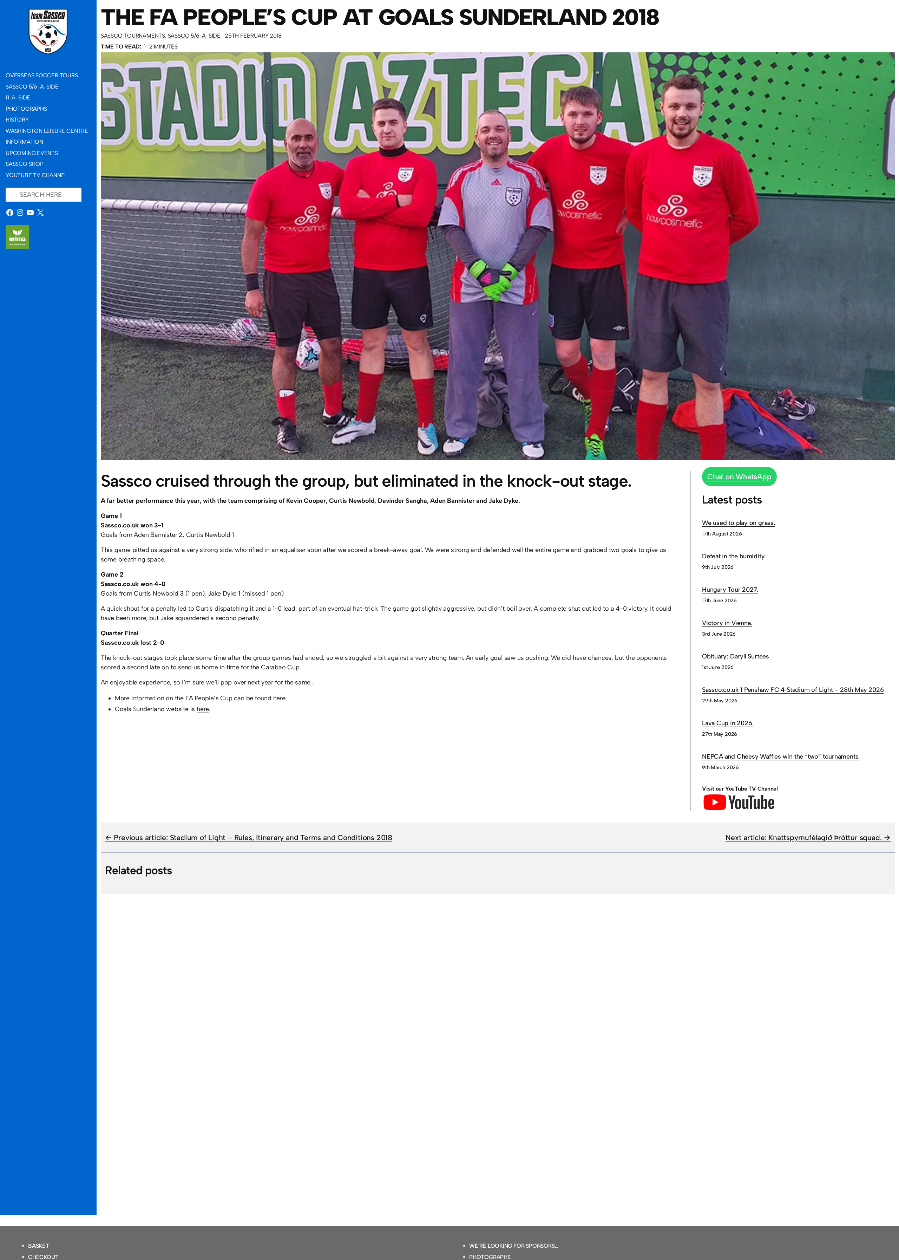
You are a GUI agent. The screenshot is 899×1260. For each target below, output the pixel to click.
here (279, 698)
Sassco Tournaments (133, 35)
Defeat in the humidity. (734, 556)
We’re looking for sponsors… (513, 1245)
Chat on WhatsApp (739, 476)
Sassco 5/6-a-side (194, 35)
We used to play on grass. (738, 523)
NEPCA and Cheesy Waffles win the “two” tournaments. (781, 756)
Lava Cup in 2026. (727, 723)
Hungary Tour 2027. (730, 589)
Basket (38, 1245)
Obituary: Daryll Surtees (735, 656)
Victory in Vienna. (727, 623)
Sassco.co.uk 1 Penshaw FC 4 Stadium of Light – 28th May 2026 (793, 690)
